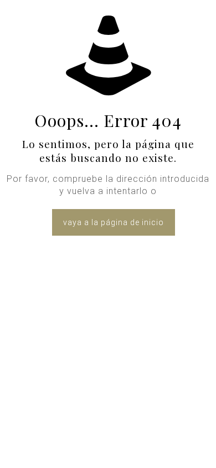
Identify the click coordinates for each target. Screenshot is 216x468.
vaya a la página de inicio (113, 222)
